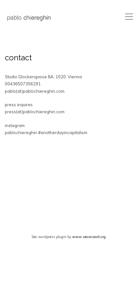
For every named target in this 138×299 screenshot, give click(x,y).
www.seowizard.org (89, 237)
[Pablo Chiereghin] (29, 18)
